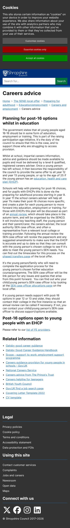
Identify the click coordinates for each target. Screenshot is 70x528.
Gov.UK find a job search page (24, 388)
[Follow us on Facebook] (17, 510)
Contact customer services (19, 465)
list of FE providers (38, 329)
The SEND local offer (27, 101)
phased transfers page (16, 256)
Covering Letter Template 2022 (25, 393)
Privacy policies (12, 426)
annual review (18, 214)
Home (6, 101)
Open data (9, 485)
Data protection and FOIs (18, 447)
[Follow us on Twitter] (7, 510)
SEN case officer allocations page (31, 285)
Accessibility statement (17, 442)
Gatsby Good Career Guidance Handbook (31, 350)
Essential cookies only (35, 49)
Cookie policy (11, 432)
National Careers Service (21, 370)
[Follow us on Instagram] (27, 510)
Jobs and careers (13, 475)
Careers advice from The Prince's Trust (30, 374)
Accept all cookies (35, 58)
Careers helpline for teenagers (24, 379)
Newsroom (9, 480)
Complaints (10, 470)
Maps (6, 490)
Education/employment (33, 105)
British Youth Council (19, 383)
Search (61, 81)
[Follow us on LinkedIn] (37, 510)
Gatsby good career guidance (24, 345)
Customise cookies (35, 41)
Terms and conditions (16, 437)
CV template (13, 397)
